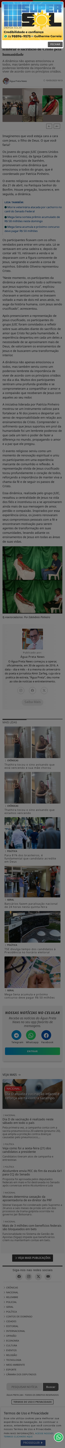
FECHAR (55, 44)
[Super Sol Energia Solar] (32, 21)
